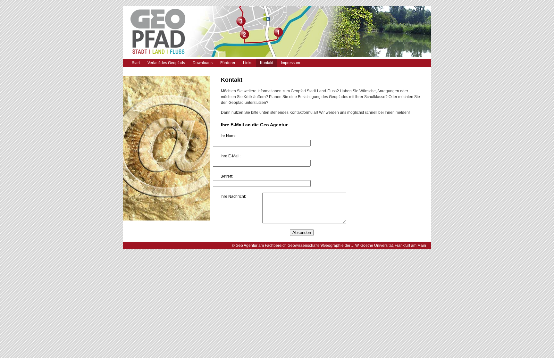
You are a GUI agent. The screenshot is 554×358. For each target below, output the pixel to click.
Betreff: (227, 176)
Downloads (203, 63)
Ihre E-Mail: (230, 156)
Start (136, 63)
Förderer (227, 63)
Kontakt (266, 63)
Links (247, 63)
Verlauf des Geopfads (166, 63)
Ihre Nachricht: (233, 196)
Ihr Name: (229, 136)
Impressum (290, 63)
